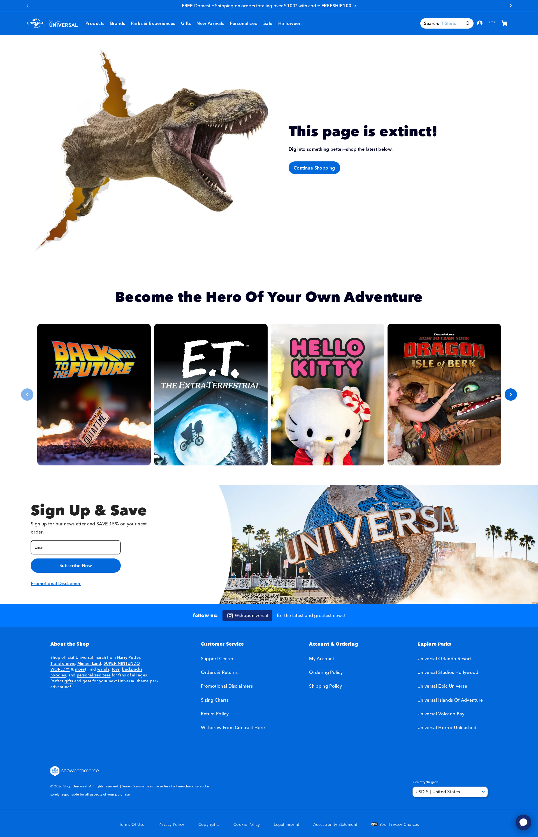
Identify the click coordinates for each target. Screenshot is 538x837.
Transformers (62, 663)
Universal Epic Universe (442, 686)
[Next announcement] (511, 5)
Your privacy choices (398, 824)
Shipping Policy (325, 686)
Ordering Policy (326, 672)
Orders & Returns (219, 672)
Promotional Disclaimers (227, 686)
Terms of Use (132, 824)
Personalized (244, 23)
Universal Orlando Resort (444, 658)
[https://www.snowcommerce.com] (74, 771)
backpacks (132, 669)
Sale (268, 23)
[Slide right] (511, 394)
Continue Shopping (314, 167)
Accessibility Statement (335, 824)
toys (116, 669)
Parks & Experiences (153, 23)
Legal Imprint (286, 824)
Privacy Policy (171, 824)
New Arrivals (210, 23)
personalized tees (94, 675)
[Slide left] (27, 394)
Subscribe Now (75, 565)
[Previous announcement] (27, 5)
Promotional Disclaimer (56, 583)
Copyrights (208, 824)
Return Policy (215, 714)
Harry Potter (128, 657)
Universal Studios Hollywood (448, 672)
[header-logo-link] (52, 23)
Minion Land (89, 663)
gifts (68, 680)
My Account (321, 658)
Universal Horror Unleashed (447, 727)
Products (95, 23)
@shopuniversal (251, 615)
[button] (117, 23)
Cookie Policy (246, 824)
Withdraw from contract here (233, 727)
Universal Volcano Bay (441, 714)
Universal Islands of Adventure (450, 700)
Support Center (217, 658)
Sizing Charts (214, 700)
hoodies (58, 675)
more (80, 669)
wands (103, 669)
